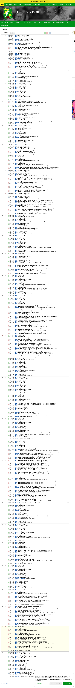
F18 (16, 95)
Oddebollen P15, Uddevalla (25, 38)
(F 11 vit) (27, 182)
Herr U (16, 67)
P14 (16, 49)
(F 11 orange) (28, 186)
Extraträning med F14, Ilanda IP (24, 260)
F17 (16, 254)
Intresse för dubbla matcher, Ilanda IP (27, 357)
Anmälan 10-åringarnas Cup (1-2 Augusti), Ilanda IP (28, 42)
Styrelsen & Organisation (20, 578)
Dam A (16, 75)
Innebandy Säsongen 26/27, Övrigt (28, 496)
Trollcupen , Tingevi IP (22, 174)
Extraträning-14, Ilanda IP (23, 408)
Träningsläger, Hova (23, 44)
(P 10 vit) (28, 201)
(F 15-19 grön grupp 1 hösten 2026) (34, 121)
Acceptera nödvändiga (56, 683)
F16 (16, 42)
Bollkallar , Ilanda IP (22, 205)
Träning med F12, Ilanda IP (23, 581)
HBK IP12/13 (17, 499)
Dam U (16, 78)
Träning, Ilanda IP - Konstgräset (25, 81)
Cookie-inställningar (5, 683)
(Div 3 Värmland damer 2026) (35, 209)
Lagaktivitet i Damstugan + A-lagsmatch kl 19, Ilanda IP (29, 262)
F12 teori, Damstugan (25, 84)
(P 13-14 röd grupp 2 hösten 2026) (34, 210)
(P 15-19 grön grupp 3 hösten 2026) (39, 167)
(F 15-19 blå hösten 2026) (31, 164)
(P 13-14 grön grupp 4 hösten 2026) (34, 200)
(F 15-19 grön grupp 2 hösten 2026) (34, 247)
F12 (16, 36)
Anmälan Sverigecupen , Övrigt (24, 128)
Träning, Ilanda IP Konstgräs (24, 109)
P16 (16, 46)
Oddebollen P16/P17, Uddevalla (26, 39)
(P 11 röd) (27, 113)
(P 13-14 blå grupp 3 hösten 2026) (33, 190)
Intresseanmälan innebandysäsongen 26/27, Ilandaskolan (32, 673)
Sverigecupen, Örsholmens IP (24, 125)
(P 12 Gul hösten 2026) (32, 273)
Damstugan (17, 43)
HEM (3, 4)
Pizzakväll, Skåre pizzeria (23, 517)
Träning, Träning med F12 (23, 378)
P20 (16, 336)
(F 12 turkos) (29, 160)
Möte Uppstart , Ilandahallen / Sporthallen (28, 674)
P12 (16, 69)
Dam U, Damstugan (25, 494)
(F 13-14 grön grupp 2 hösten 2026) (34, 202)
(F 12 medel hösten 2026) (30, 332)
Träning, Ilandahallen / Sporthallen (27, 229)
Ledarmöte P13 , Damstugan (27, 114)
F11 (16, 72)
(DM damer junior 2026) (36, 251)
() (29, 46)
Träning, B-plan (21, 72)
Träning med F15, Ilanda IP (23, 428)
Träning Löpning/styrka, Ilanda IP (24, 258)
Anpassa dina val (39, 683)
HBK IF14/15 (17, 496)
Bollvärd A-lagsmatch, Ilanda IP (24, 322)
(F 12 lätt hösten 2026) (31, 330)
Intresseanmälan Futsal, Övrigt (24, 650)
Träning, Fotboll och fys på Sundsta (29, 76)
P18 (16, 88)
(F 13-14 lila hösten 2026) (32, 288)
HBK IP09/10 (17, 76)
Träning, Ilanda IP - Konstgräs (26, 122)
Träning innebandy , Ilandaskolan (28, 499)
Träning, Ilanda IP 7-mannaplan (24, 96)
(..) (29, 36)
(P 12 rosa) (29, 191)
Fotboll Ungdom (17, 4)
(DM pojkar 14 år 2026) (33, 265)
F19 (16, 276)
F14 (16, 86)
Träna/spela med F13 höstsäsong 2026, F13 (27, 105)
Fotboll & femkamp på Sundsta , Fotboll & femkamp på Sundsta (34, 221)
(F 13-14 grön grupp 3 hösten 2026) (34, 178)
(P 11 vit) (28, 228)
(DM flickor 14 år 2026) (32, 268)
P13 (16, 77)
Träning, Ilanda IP (21, 71)
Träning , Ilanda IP (21, 374)
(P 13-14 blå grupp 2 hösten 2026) (33, 213)
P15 (16, 96)
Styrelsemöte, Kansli (30, 578)
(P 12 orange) (29, 187)
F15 (16, 87)
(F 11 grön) (32, 165)
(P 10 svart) (30, 181)
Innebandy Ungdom (37, 4)
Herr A (16, 44)
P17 (16, 73)
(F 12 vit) (29, 185)
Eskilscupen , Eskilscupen (23, 35)
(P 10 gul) (31, 175)
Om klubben (54, 4)
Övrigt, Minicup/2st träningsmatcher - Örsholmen (28, 101)
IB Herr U (17, 674)
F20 (16, 335)
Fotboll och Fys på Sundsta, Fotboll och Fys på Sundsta (33, 284)
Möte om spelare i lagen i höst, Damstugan (30, 94)
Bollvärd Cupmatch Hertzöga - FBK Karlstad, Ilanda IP (29, 272)
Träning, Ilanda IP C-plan (23, 69)
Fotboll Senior (8, 4)
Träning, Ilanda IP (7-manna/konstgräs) (26, 216)
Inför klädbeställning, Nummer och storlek (30, 502)
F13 (16, 71)
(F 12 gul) (27, 212)
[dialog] (54, 680)
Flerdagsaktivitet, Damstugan (27, 43)
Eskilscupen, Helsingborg (23, 36)
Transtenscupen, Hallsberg (23, 197)
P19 (16, 423)
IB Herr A (17, 229)
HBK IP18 (17, 673)
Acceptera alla (67, 683)
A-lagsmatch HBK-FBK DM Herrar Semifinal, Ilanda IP (31, 270)
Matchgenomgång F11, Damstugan (28, 314)
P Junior (17, 38)
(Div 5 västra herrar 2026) (32, 67)
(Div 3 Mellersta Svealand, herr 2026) (36, 208)
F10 (16, 35)
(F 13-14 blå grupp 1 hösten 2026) (34, 352)
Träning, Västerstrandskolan (27, 532)
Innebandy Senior (27, 4)
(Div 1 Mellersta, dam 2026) (32, 206)
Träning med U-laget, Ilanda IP (24, 401)
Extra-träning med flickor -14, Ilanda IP (26, 117)
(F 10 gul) (28, 198)
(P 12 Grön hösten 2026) (31, 326)
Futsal (44, 4)
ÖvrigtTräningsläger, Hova (24, 61)
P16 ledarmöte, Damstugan (26, 672)
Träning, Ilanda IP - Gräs (24, 137)
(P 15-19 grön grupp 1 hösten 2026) (34, 189)
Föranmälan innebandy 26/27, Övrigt (28, 656)
